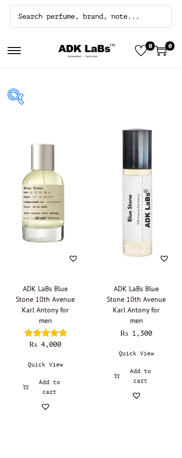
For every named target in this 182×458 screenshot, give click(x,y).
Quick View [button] (45, 364)
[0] (141, 50)
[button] (73, 258)
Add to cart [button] (49, 387)
